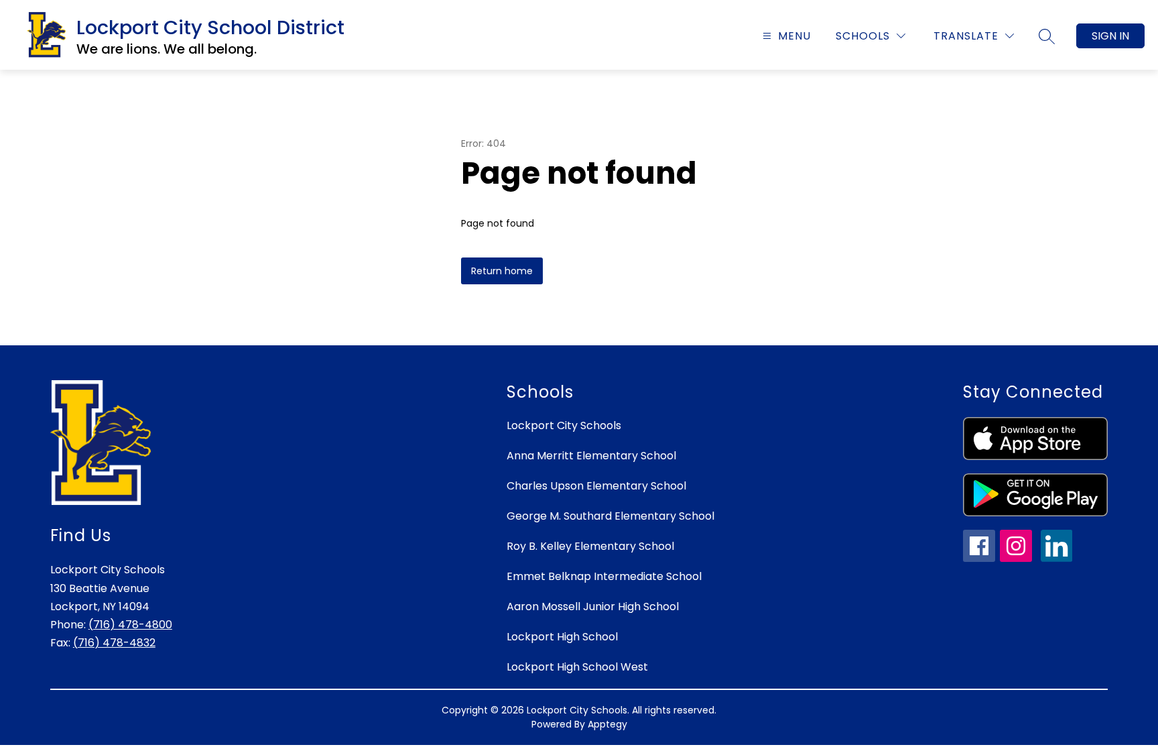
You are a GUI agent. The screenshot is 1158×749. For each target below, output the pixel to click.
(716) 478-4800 (130, 624)
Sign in (1110, 36)
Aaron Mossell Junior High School (593, 606)
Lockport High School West (577, 667)
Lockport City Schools (564, 425)
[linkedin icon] (1057, 558)
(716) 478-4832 (114, 642)
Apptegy (607, 724)
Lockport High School (562, 636)
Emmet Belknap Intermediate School (604, 576)
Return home (502, 271)
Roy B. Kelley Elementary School (590, 546)
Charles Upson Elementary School (596, 486)
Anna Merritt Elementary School (591, 455)
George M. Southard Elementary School (610, 516)
